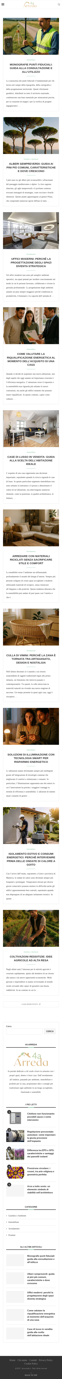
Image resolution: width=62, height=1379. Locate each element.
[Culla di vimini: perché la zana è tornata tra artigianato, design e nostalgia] (31, 627)
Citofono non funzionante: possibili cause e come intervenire (41, 1116)
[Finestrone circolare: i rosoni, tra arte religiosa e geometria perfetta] (15, 1173)
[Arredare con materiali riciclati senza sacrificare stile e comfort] (31, 527)
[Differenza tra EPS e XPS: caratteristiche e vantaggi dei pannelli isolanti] (15, 1155)
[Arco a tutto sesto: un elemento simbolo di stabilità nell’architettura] (15, 1191)
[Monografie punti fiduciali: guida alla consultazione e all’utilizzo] (31, 36)
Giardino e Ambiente (17, 1216)
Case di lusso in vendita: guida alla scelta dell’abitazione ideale (31, 460)
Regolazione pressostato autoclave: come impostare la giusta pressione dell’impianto (41, 1136)
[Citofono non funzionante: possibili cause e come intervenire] (15, 1118)
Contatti (33, 1360)
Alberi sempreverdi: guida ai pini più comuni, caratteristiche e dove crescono (31, 167)
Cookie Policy (31, 1363)
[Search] (58, 4)
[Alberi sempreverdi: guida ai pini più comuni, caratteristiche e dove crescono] (31, 135)
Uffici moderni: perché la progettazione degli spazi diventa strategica (31, 262)
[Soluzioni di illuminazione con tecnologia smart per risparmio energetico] (31, 726)
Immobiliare (13, 1222)
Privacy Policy (46, 1360)
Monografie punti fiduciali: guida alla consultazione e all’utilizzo (31, 68)
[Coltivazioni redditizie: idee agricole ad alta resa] (31, 928)
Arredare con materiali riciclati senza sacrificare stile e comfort (31, 560)
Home (12, 1360)
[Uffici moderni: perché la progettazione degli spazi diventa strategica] (31, 230)
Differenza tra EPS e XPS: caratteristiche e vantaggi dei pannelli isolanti (40, 1153)
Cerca (8, 1026)
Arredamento (14, 1229)
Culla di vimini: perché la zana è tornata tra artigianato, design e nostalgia (31, 659)
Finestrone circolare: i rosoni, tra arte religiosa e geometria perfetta (40, 1171)
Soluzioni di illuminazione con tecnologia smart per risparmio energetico (31, 758)
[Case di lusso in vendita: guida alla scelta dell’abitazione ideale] (31, 428)
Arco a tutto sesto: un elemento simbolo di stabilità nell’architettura (40, 1189)
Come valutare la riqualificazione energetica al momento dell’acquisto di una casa (41, 1315)
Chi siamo (22, 1360)
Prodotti (11, 1235)
